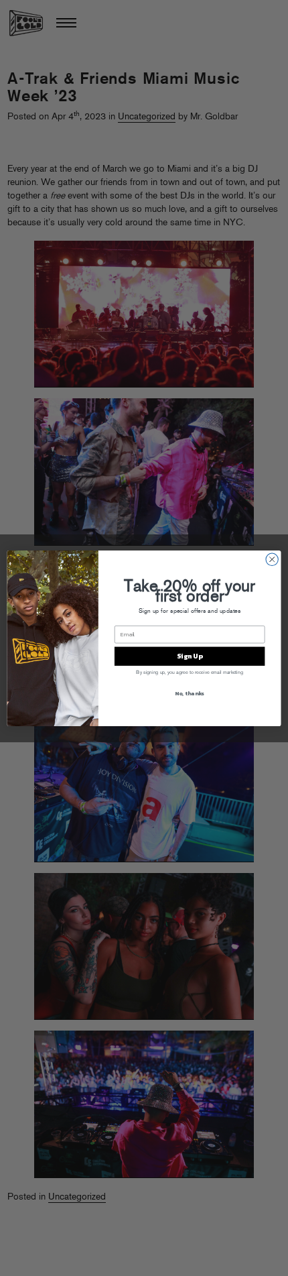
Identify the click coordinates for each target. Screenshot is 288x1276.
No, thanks (189, 693)
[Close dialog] (272, 559)
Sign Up (189, 655)
